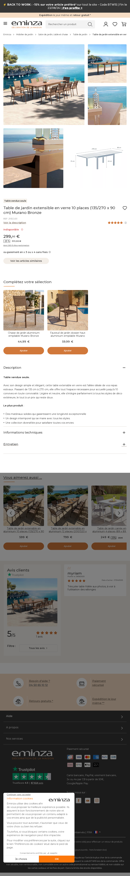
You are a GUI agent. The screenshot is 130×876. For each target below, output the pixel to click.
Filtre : (11, 646)
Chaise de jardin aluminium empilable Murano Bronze (24, 334)
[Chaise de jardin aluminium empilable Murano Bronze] (23, 310)
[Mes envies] (115, 25)
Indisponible (11, 229)
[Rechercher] (90, 24)
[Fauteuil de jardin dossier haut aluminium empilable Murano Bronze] (67, 310)
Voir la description (14, 222)
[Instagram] (97, 800)
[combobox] (38, 648)
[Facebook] (78, 800)
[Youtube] (87, 800)
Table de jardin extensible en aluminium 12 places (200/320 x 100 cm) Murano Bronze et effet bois (68, 533)
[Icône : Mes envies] (125, 208)
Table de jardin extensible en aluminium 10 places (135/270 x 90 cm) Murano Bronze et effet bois (23, 531)
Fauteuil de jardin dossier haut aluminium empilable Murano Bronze (67, 335)
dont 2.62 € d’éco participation (16, 245)
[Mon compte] (106, 25)
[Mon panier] (124, 25)
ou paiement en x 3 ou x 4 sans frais (25, 252)
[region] (65, 36)
